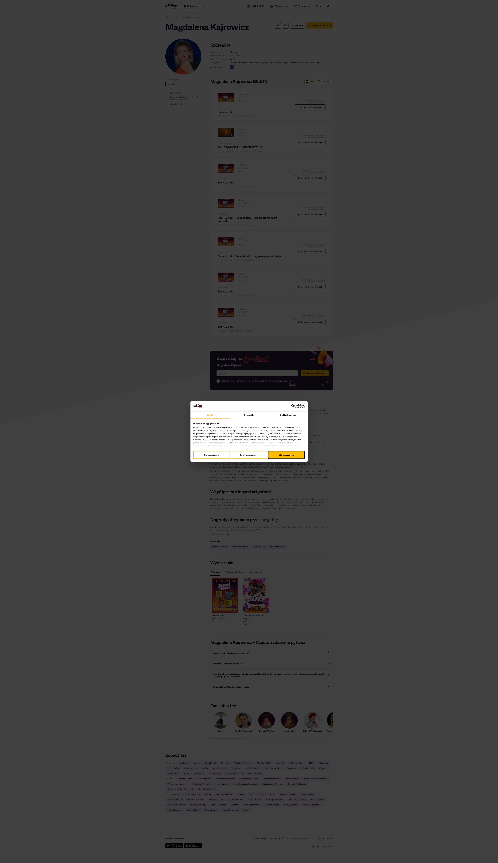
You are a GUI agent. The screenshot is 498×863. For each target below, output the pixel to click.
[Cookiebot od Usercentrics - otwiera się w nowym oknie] (293, 406)
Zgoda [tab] (210, 415)
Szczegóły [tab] (249, 415)
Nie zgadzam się (211, 455)
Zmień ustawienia (247, 455)
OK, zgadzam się (286, 455)
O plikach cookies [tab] (288, 415)
